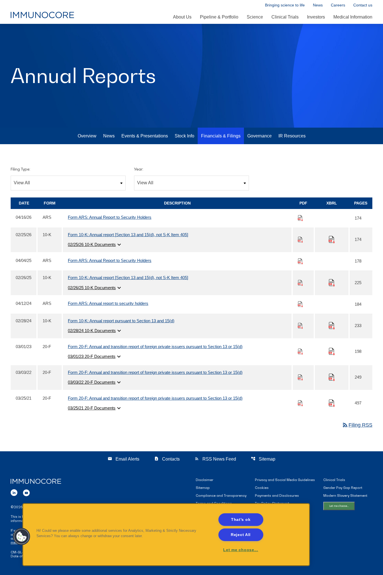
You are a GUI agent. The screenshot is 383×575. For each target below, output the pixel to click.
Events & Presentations (144, 136)
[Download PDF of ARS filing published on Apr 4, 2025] (300, 261)
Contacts (167, 458)
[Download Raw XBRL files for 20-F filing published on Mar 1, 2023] (332, 351)
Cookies (262, 488)
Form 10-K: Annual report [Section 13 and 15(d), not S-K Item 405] (128, 234)
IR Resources (292, 136)
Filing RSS (357, 425)
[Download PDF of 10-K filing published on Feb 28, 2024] (300, 325)
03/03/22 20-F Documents (95, 382)
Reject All (241, 534)
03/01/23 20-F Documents (95, 356)
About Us (182, 17)
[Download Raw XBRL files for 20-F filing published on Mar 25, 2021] (332, 402)
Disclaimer (204, 480)
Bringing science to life (285, 5)
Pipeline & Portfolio (219, 17)
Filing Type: (20, 169)
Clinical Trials (285, 17)
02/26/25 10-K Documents (95, 287)
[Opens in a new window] (14, 492)
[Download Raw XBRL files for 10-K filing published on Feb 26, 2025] (332, 282)
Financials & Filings (221, 136)
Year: (138, 169)
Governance (259, 136)
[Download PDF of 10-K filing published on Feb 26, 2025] (300, 282)
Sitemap (263, 458)
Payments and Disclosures (277, 496)
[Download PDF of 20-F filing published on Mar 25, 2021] (300, 403)
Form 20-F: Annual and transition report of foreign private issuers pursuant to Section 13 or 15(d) (155, 346)
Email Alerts (123, 458)
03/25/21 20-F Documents (95, 408)
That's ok (240, 519)
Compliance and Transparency (221, 496)
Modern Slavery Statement (345, 496)
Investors (316, 17)
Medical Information (352, 17)
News (318, 5)
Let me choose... (339, 505)
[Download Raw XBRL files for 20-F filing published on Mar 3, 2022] (332, 376)
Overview (87, 136)
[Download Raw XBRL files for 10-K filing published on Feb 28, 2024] (332, 325)
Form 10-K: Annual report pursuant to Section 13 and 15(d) (121, 320)
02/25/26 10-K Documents (95, 244)
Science (255, 17)
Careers (338, 5)
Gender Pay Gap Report (342, 488)
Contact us (362, 5)
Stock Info (184, 136)
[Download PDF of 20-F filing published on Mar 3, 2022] (300, 377)
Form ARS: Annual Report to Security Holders (109, 217)
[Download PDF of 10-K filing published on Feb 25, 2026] (300, 239)
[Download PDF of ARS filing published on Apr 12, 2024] (300, 304)
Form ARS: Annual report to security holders (108, 303)
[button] (22, 537)
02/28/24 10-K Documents (95, 330)
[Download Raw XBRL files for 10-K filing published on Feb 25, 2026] (332, 239)
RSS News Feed (215, 458)
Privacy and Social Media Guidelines (285, 480)
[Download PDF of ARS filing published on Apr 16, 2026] (300, 217)
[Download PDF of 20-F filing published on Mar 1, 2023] (300, 351)
